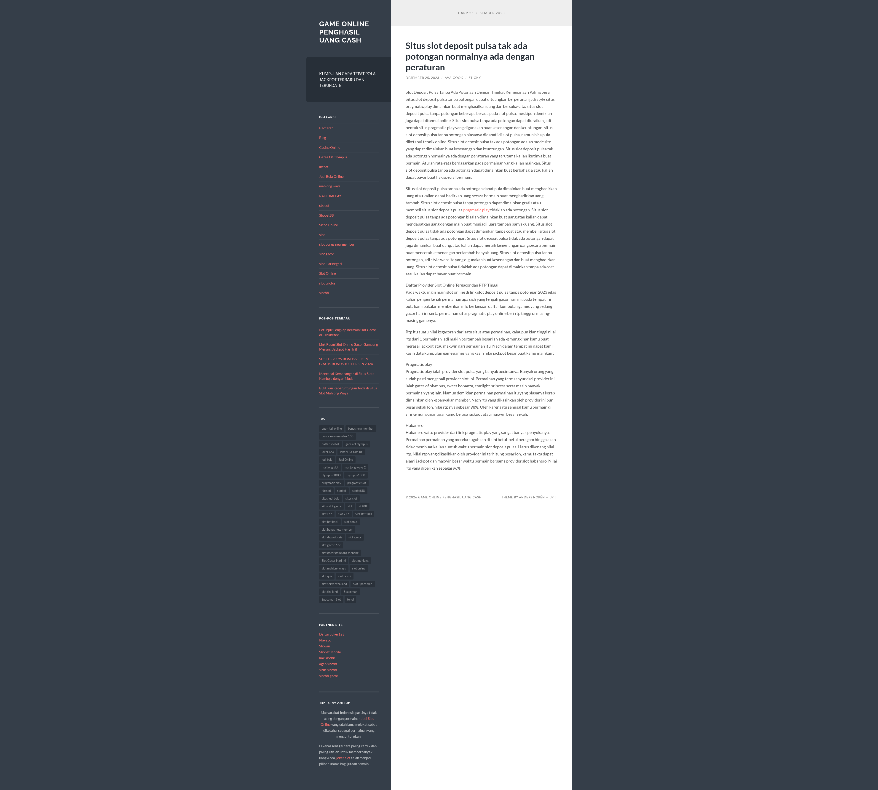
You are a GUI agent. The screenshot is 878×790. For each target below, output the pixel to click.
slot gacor (326, 254)
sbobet (324, 205)
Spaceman (350, 591)
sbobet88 (358, 490)
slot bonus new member (336, 244)
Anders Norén (532, 497)
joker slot (343, 758)
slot (322, 235)
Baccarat (326, 128)
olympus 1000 (331, 475)
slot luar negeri (330, 264)
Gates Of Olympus (333, 157)
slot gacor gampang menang (340, 553)
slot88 (324, 293)
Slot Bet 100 (363, 514)
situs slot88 (328, 670)
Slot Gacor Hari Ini (334, 560)
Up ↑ (553, 497)
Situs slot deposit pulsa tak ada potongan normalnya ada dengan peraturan (470, 56)
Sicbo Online (328, 225)
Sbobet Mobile (330, 652)
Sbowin (324, 646)
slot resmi (344, 576)
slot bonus (351, 522)
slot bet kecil (330, 522)
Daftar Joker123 (332, 634)
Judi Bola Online (331, 176)
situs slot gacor (331, 506)
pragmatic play (331, 483)
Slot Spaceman (362, 584)
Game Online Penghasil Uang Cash (344, 32)
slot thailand (330, 591)
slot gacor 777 (331, 545)
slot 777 (343, 514)
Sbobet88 (326, 215)
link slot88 (327, 658)
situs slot (351, 498)
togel (350, 599)
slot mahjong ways (334, 568)
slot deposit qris (332, 537)
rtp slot (326, 490)
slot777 (327, 514)
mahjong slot (330, 467)
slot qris (327, 576)
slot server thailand (334, 584)
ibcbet (324, 167)
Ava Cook (454, 78)
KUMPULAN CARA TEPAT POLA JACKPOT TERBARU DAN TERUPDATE (347, 79)
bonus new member (361, 428)
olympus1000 (356, 475)
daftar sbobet (330, 444)
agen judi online (332, 428)
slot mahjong (360, 560)
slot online (358, 568)
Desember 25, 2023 (422, 78)
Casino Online (329, 147)
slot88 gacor (328, 676)
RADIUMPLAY (330, 196)
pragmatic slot (356, 483)
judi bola (327, 459)
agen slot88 (328, 664)
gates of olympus (356, 444)
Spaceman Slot (331, 599)
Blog (322, 138)
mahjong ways (329, 186)
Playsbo (325, 640)
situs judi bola (330, 498)
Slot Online (327, 273)
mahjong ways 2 (355, 467)
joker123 (328, 452)
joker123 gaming (351, 452)
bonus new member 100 (337, 436)
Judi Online (346, 459)
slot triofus (327, 283)
